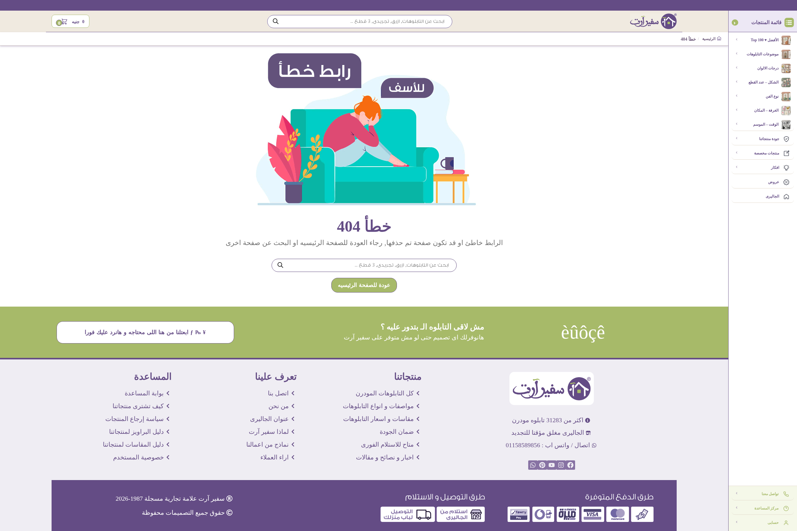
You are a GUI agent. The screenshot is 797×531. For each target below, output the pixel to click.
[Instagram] (561, 465)
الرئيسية (709, 39)
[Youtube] (551, 465)
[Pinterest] (542, 465)
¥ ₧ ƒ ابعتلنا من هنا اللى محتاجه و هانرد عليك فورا (145, 332)
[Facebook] (570, 465)
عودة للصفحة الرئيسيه (364, 285)
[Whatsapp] (533, 465)
